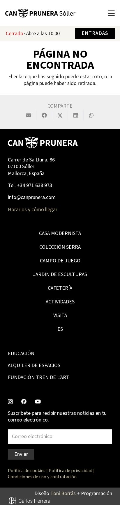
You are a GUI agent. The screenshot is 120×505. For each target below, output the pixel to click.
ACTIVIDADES (60, 301)
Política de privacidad (70, 470)
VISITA (60, 315)
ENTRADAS (95, 33)
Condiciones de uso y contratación (42, 476)
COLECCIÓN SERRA (60, 247)
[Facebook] (24, 401)
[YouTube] (38, 401)
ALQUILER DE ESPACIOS (34, 365)
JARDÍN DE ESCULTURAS (60, 274)
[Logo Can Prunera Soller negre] (40, 13)
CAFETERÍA (60, 288)
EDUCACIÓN (21, 353)
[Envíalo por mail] (28, 115)
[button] (111, 13)
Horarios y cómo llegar (32, 209)
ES (60, 329)
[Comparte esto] (44, 115)
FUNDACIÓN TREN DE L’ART (38, 377)
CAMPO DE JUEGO (60, 260)
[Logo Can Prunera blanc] (43, 142)
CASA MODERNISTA (60, 233)
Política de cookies (26, 470)
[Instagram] (10, 402)
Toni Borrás (63, 493)
